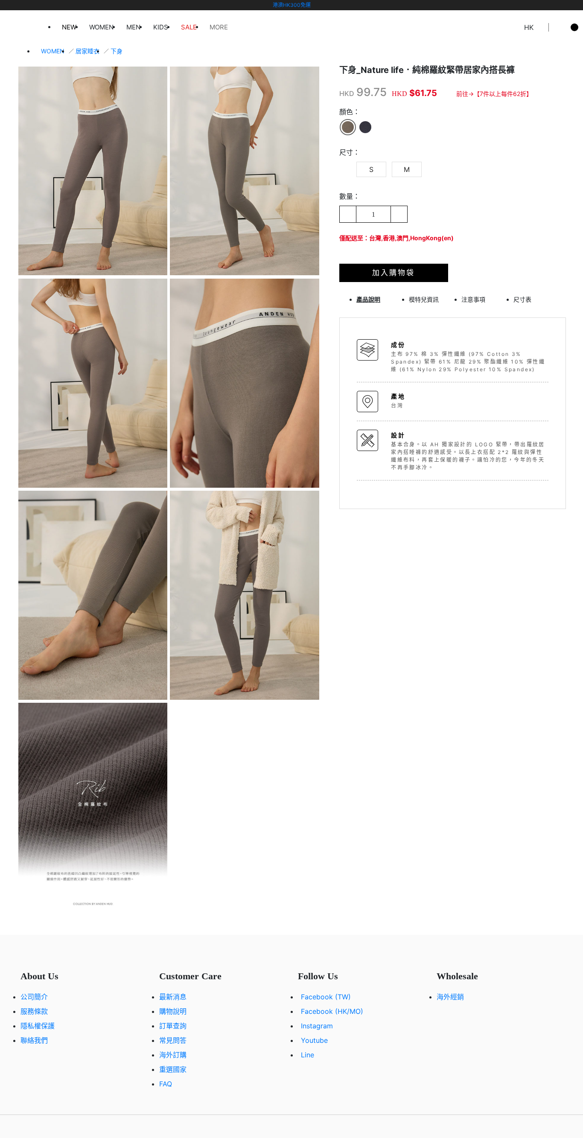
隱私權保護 (37, 1026)
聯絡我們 (34, 1040)
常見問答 (173, 1040)
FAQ (165, 1084)
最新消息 (173, 996)
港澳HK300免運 (292, 5)
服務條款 (34, 1011)
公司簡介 (34, 996)
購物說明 (173, 1011)
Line (307, 1055)
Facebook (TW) (326, 996)
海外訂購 (173, 1055)
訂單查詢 (173, 1026)
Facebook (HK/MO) (332, 1011)
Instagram (317, 1026)
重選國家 (173, 1069)
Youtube (314, 1040)
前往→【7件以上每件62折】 (494, 93)
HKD (346, 93)
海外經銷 (450, 996)
